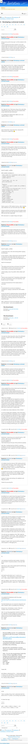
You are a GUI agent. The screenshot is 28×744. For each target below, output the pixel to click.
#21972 (10, 380)
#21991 (18, 455)
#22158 (18, 589)
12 (6, 24)
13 (9, 24)
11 (4, 24)
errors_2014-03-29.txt (13, 309)
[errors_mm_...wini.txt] (8, 324)
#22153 (18, 548)
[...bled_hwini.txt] (10, 324)
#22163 (10, 624)
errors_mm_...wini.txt (13, 317)
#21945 (10, 240)
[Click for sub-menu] (1, 1)
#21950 (10, 361)
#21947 (19, 328)
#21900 (10, 139)
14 (12, 24)
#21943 (10, 162)
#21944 (10, 221)
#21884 (10, 101)
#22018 (18, 508)
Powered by (10, 737)
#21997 (10, 488)
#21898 (10, 121)
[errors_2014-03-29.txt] (2, 324)
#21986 (18, 429)
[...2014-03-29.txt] (4, 324)
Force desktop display (4, 743)
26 (7, 26)
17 (21, 24)
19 (1, 26)
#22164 (10, 683)
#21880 (10, 76)
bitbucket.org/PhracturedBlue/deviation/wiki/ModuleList (14, 638)
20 (4, 26)
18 (24, 24)
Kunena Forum (16, 737)
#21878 (10, 34)
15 (15, 24)
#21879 (10, 57)
